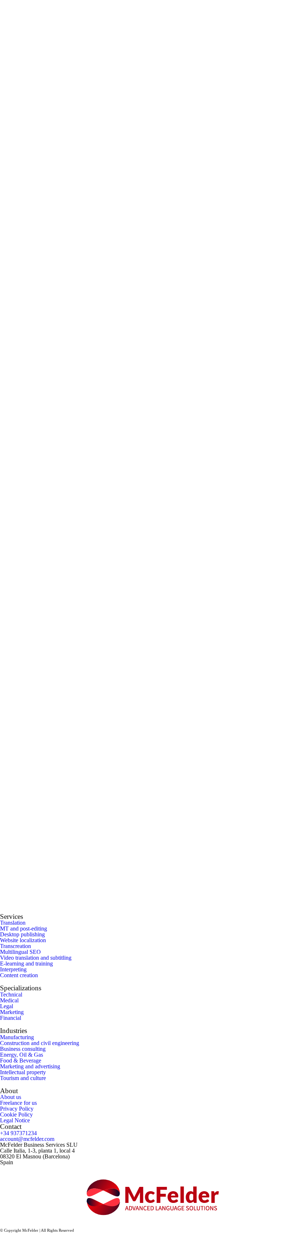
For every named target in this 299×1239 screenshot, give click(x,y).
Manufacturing (17, 1037)
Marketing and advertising (30, 1066)
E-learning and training (26, 963)
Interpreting (13, 969)
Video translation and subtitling (35, 958)
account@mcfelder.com (27, 1139)
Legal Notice (15, 1120)
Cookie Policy (16, 1114)
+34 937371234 (18, 1133)
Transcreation (15, 946)
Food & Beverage (20, 1060)
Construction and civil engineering (39, 1043)
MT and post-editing (23, 928)
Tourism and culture (23, 1078)
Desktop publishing (22, 934)
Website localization (23, 940)
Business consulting (23, 1049)
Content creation (19, 975)
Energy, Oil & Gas (21, 1055)
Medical (9, 1000)
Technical (11, 994)
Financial (10, 1018)
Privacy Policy (17, 1109)
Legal (6, 1006)
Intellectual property (23, 1072)
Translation (13, 923)
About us (10, 1097)
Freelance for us (18, 1103)
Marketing (12, 1012)
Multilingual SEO (20, 952)
